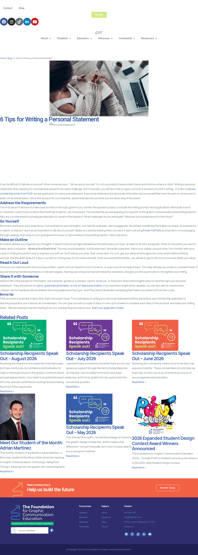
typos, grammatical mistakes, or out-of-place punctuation (69, 285)
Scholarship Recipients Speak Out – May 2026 (95, 429)
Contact (7, 8)
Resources (147, 38)
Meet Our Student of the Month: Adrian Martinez (31, 445)
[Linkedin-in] (27, 22)
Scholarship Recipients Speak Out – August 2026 (29, 355)
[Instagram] (11, 22)
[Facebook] (4, 22)
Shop (21, 8)
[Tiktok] (19, 22)
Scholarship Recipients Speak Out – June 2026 (161, 355)
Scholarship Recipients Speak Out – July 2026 (95, 355)
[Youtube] (35, 22)
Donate (105, 527)
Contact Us (129, 527)
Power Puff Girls (152, 230)
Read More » (7, 391)
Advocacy (104, 38)
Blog (9, 58)
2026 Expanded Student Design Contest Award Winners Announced (163, 443)
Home (3, 58)
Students (62, 38)
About (44, 38)
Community (125, 38)
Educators (83, 38)
